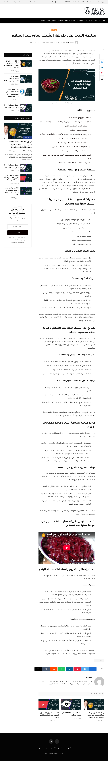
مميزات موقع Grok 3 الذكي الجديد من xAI (71, 714)
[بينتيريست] (101, 73)
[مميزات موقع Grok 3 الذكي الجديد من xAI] (71, 704)
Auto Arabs (55, 753)
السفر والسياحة (70, 20)
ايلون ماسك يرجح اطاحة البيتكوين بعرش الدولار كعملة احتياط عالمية (95, 715)
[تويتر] (101, 62)
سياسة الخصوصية (27, 2)
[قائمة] (104, 20)
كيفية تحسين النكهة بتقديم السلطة (72, 143)
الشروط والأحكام (16, 2)
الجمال (43, 20)
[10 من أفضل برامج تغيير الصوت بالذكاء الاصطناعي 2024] (48, 704)
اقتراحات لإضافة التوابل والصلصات (73, 139)
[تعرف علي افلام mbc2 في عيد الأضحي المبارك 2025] (26, 79)
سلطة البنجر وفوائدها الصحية (79, 118)
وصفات (60, 20)
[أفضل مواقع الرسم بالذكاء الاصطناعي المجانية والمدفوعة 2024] (26, 191)
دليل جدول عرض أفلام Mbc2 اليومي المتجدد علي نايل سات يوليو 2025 (12, 93)
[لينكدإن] (101, 67)
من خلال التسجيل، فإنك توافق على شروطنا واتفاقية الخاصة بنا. (17, 240)
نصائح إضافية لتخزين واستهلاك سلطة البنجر (73, 162)
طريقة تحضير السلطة (78, 130)
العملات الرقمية (51, 20)
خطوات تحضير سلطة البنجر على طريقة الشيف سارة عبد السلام (65, 122)
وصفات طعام (99, 660)
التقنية (91, 20)
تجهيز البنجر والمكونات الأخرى (75, 126)
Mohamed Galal (22, 151)
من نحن (36, 2)
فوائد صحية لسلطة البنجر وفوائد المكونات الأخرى (71, 147)
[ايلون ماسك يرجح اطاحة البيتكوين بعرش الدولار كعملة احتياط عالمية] (94, 704)
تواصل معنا (7, 2)
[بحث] (4, 20)
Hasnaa (66, 42)
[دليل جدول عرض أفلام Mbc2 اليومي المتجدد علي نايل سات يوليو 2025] (26, 92)
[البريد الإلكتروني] (101, 78)
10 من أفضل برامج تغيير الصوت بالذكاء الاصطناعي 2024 (49, 715)
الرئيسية (97, 20)
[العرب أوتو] (94, 11)
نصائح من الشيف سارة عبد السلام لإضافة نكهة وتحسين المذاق (65, 134)
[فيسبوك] (101, 56)
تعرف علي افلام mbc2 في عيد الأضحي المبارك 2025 (79, 1)
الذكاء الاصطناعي (82, 20)
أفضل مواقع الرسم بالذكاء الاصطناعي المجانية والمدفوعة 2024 (12, 191)
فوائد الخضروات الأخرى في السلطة (73, 151)
